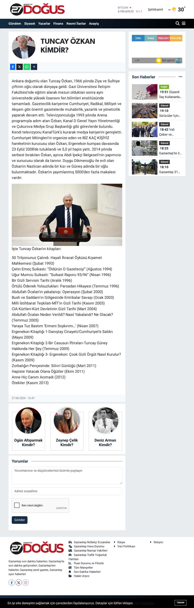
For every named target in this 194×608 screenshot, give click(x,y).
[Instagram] (26, 582)
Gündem (15, 23)
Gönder (19, 520)
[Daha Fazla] (34, 67)
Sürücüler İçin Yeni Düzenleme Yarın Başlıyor (170, 113)
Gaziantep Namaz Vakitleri (90, 550)
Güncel (164, 105)
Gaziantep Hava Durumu (89, 546)
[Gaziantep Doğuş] (37, 9)
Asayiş (94, 23)
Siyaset (29, 23)
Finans (58, 23)
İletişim (158, 542)
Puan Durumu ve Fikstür (89, 563)
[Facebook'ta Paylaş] (12, 67)
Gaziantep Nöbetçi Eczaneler (92, 542)
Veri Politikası (126, 546)
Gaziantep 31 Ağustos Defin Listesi (169, 169)
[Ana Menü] (183, 24)
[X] (19, 582)
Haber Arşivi (81, 576)
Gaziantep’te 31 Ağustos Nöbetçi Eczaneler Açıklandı (170, 151)
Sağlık (164, 86)
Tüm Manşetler (83, 567)
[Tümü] (180, 77)
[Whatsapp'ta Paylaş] (26, 67)
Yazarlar (44, 23)
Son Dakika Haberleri (87, 571)
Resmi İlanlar (76, 23)
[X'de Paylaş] (19, 67)
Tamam (180, 602)
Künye (121, 542)
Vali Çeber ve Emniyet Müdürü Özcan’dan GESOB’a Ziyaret (166, 132)
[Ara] (178, 24)
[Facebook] (12, 582)
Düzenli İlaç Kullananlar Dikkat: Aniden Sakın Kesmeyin (170, 94)
